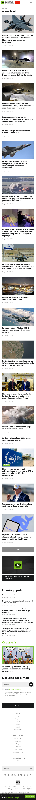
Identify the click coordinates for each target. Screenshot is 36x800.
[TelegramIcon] (18, 774)
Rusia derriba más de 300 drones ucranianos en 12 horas (16, 439)
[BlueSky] (21, 774)
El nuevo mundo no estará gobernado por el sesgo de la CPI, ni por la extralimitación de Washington (17, 472)
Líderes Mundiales (18, 730)
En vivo (17, 3)
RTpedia (18, 727)
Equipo (18, 744)
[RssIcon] (27, 774)
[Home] (2, 2)
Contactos (18, 741)
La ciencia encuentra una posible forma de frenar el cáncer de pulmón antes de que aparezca (17, 610)
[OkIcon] (24, 774)
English (9, 788)
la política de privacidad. (15, 689)
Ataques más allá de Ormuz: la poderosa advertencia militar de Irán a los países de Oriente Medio (17, 72)
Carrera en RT (18, 749)
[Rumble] (8, 774)
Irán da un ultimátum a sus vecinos (14, 595)
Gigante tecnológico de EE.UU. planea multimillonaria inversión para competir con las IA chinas (16, 536)
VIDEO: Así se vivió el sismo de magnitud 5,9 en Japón (15, 298)
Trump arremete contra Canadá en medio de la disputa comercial (17, 505)
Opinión (18, 724)
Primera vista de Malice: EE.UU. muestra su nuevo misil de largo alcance (16, 330)
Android (18, 761)
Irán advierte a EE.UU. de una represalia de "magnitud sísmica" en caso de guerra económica (18, 105)
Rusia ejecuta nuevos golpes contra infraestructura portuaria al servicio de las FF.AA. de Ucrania (18, 363)
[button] (18, 565)
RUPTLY (17, 790)
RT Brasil (15, 787)
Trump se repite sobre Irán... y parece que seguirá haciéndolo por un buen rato (17, 668)
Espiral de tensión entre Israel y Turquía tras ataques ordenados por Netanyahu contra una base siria (18, 266)
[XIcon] (14, 774)
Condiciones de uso (18, 752)
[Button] (31, 2)
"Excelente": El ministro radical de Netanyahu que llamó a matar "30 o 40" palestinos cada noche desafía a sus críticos (17, 620)
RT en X (18, 705)
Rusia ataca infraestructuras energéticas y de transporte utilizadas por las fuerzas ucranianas (14, 164)
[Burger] (33, 2)
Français (16, 788)
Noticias (18, 713)
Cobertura (18, 747)
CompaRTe (8, 787)
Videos (18, 721)
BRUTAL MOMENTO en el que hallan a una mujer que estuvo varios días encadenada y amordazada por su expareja (18, 232)
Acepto (13, 689)
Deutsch (29, 787)
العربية (22, 787)
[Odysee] (11, 774)
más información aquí (12, 798)
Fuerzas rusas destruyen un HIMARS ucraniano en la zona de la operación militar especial (17, 119)
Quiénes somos (18, 738)
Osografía (9, 642)
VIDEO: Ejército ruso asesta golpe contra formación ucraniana (16, 427)
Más (18, 550)
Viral (18, 716)
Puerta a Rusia (25, 790)
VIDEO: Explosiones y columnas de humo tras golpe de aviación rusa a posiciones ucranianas (17, 198)
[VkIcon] (5, 774)
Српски (23, 788)
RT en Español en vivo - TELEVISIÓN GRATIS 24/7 (16, 578)
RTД (11, 790)
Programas (18, 719)
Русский (29, 788)
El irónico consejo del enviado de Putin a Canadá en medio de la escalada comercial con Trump (16, 395)
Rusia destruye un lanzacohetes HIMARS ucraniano (16, 131)
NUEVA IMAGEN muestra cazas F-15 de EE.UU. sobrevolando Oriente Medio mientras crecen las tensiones (17, 38)
